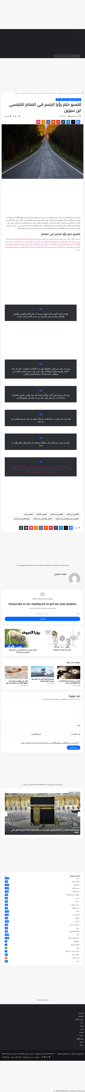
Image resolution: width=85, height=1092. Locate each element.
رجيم (77, 928)
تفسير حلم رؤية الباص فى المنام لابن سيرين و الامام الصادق (42, 680)
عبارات (81, 51)
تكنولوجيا (76, 941)
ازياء (77, 898)
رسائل (81, 53)
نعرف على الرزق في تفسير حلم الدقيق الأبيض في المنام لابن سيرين (17, 682)
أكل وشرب (75, 915)
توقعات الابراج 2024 (72, 895)
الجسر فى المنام (56, 514)
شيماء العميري (74, 116)
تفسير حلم (28, 514)
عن (32, 1057)
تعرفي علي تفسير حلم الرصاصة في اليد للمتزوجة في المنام (69, 682)
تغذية (77, 911)
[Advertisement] (42, 14)
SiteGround (5, 1054)
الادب (77, 934)
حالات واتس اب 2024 (72, 951)
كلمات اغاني (75, 881)
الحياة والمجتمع (74, 931)
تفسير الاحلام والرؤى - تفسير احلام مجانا (57, 93)
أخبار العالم (75, 958)
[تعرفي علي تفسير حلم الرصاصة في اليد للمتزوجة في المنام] (68, 672)
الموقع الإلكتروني (36, 734)
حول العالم (76, 891)
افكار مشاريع (75, 944)
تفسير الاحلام (79, 35)
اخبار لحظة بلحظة (73, 938)
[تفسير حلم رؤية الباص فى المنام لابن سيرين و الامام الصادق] (42, 671)
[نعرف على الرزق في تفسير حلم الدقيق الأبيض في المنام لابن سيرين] (16, 672)
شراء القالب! (6, 1057)
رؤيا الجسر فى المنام (21, 519)
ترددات (81, 46)
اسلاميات (80, 32)
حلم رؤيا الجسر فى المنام (42, 519)
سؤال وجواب (75, 954)
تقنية (77, 948)
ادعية (81, 37)
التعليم (77, 918)
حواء (77, 961)
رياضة (81, 39)
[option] (42, 814)
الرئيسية (81, 30)
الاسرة (77, 921)
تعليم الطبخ (80, 48)
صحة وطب (75, 888)
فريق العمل (26, 1057)
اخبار (82, 41)
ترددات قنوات (75, 905)
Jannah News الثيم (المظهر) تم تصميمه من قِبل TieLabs (36, 1054)
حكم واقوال (75, 908)
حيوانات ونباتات (74, 924)
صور (77, 878)
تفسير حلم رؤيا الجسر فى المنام (67, 519)
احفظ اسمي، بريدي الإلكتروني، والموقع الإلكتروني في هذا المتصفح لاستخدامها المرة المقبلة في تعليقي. (49, 743)
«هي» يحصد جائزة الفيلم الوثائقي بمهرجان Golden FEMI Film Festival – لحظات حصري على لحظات (44, 831)
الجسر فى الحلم (72, 514)
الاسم (78, 725)
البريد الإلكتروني (75, 734)
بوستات (81, 44)
